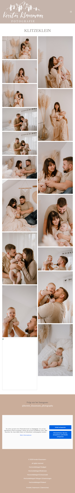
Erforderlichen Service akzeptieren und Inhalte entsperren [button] (60, 434)
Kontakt (28, 487)
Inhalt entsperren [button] (60, 427)
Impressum (36, 487)
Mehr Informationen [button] (25, 435)
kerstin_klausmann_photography (38, 405)
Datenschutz (45, 487)
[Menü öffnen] (71, 11)
